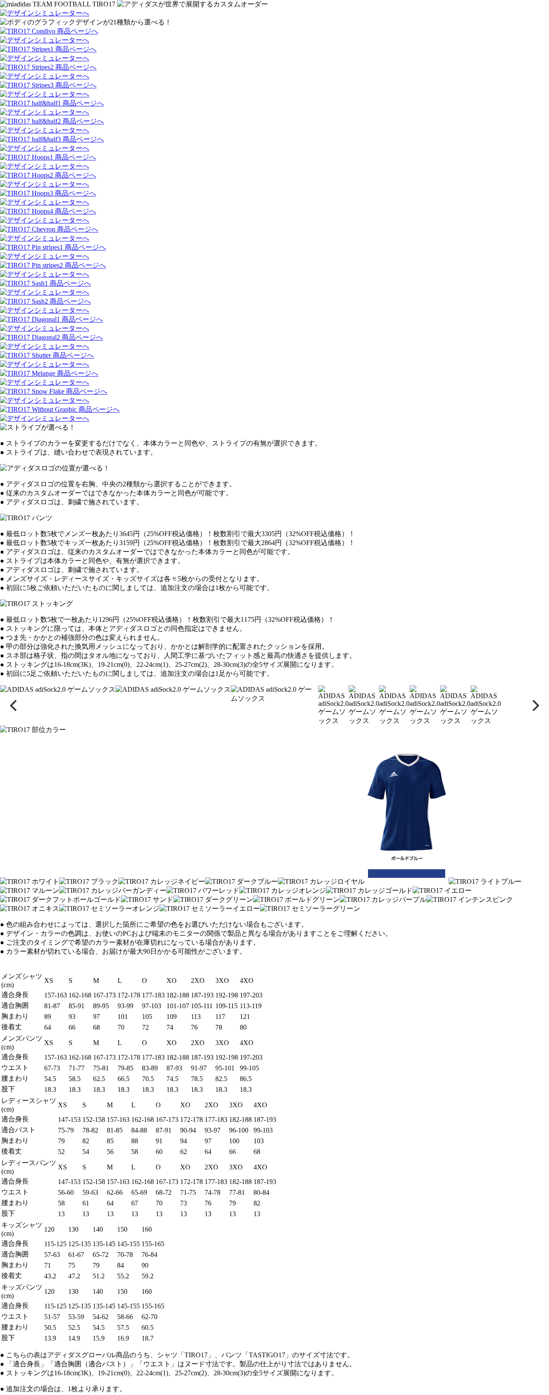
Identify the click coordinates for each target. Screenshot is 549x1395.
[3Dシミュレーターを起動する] (44, 13)
